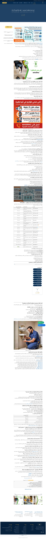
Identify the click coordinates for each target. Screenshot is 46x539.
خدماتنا (29, 2)
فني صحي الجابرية (39, 363)
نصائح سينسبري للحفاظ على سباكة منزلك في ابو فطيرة (35, 485)
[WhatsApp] (41, 532)
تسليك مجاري (20, 2)
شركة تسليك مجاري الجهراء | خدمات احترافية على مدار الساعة (19, 512)
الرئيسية (34, 2)
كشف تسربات (39, 279)
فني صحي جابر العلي (39, 367)
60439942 (36, 59)
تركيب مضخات (24, 532)
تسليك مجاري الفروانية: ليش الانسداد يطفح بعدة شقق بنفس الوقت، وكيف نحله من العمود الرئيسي (8, 37)
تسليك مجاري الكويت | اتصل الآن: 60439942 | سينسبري (8, 32)
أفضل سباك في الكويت (29, 403)
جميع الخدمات (39, 269)
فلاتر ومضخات (39, 275)
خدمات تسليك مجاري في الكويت (32, 425)
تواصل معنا (14, 2)
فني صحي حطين (40, 365)
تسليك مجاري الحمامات (32, 455)
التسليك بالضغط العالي (39, 139)
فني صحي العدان (17, 532)
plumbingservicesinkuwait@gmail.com (6, 527)
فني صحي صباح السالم (16, 531)
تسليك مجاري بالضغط (35, 451)
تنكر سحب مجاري (33, 143)
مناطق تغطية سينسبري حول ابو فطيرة (37, 484)
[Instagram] (43, 532)
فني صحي (30, 11)
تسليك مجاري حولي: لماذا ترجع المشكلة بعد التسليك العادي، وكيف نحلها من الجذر (8, 35)
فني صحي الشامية (39, 366)
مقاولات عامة (24, 533)
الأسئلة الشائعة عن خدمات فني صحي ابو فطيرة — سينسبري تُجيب (34, 486)
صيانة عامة (39, 281)
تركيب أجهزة (39, 285)
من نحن (32, 2)
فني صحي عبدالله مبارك (39, 368)
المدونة (17, 2)
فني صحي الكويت (25, 2)
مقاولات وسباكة (38, 283)
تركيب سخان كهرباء (35, 171)
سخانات (39, 277)
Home (33, 11)
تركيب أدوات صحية (38, 273)
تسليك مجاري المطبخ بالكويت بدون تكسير (8, 43)
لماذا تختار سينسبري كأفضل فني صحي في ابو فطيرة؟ (35, 482)
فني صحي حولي (40, 364)
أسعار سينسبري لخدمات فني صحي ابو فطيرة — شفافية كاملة (34, 483)
